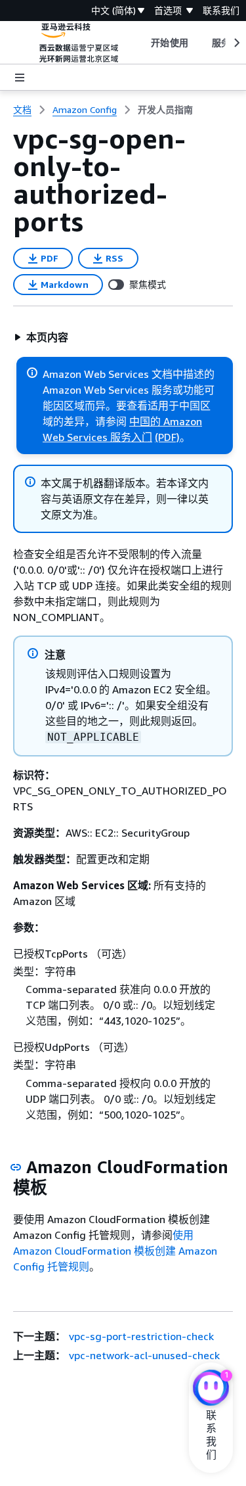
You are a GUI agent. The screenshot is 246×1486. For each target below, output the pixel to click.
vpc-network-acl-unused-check (144, 1355)
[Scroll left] (141, 42)
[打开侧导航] (19, 77)
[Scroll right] (236, 42)
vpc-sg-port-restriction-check (141, 1336)
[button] (41, 337)
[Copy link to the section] (16, 1167)
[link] (165, 109)
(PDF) (167, 437)
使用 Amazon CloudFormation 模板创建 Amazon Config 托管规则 (115, 1250)
